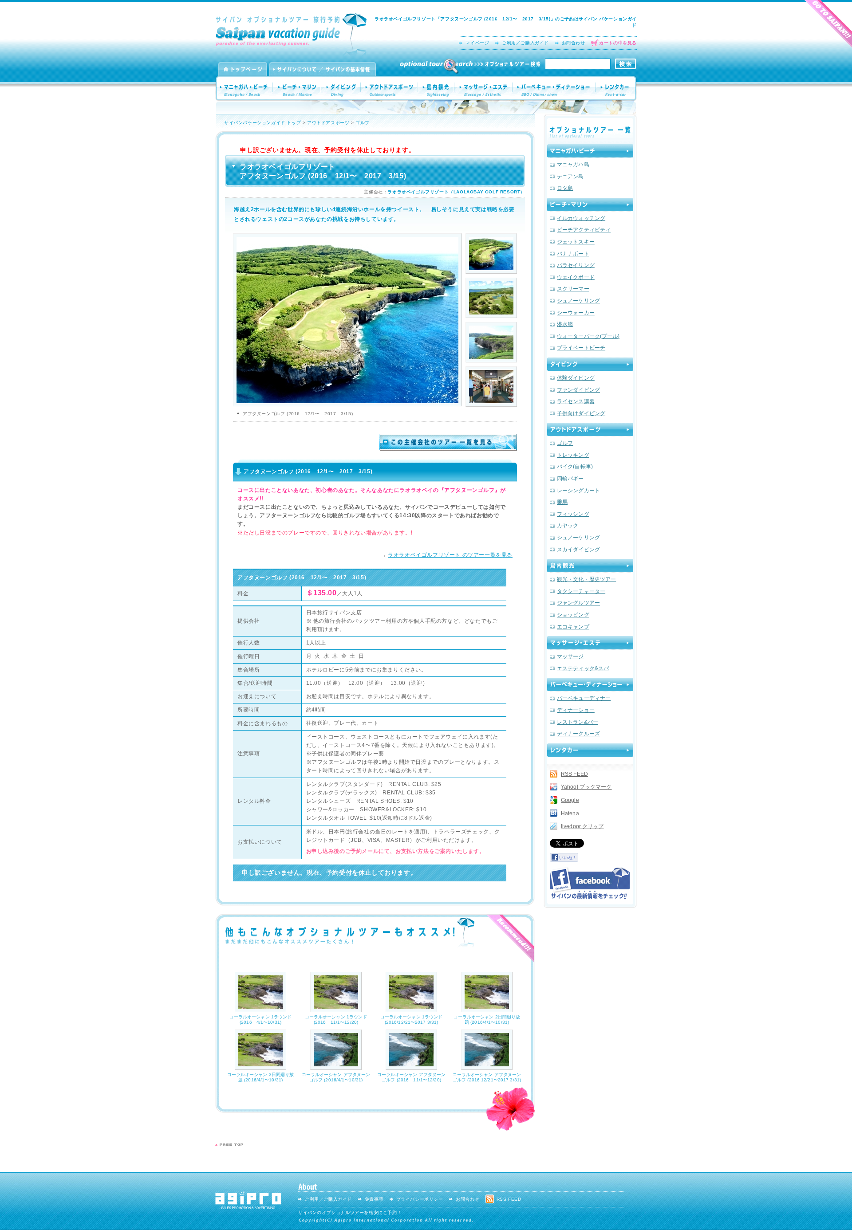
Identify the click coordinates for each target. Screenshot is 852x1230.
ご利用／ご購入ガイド (525, 42)
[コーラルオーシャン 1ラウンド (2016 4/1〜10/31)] (260, 1009)
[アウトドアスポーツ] (590, 429)
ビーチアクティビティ (584, 230)
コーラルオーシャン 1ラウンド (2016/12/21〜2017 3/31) (411, 1019)
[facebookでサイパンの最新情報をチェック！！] (590, 883)
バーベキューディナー (584, 698)
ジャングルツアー (578, 603)
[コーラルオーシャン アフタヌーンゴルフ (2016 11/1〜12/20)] (411, 1067)
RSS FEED (574, 774)
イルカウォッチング (581, 218)
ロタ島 (565, 188)
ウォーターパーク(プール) (588, 336)
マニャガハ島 (573, 164)
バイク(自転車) (575, 467)
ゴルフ (362, 122)
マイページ (477, 42)
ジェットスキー (576, 242)
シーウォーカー (576, 313)
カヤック (567, 526)
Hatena (570, 813)
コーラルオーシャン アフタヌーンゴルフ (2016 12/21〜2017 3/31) (487, 1077)
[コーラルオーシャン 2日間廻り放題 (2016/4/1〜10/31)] (487, 1009)
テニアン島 (570, 176)
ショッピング (573, 615)
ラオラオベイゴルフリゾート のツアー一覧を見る (450, 555)
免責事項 (374, 1199)
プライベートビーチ (581, 348)
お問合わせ (573, 42)
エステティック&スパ (583, 668)
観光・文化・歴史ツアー (586, 579)
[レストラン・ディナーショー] (590, 684)
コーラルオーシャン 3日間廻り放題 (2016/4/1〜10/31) (260, 1077)
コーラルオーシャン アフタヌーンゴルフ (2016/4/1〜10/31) (336, 1077)
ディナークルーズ (578, 734)
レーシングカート (578, 490)
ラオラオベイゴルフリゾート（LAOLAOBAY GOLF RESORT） (456, 191)
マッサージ (570, 656)
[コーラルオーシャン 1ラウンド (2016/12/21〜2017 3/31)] (411, 1009)
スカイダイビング (578, 549)
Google (570, 800)
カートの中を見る (618, 42)
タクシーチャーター (581, 591)
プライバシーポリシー (419, 1199)
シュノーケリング (578, 301)
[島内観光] (590, 565)
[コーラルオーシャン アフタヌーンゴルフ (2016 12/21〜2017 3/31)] (487, 1067)
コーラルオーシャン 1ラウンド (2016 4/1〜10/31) (260, 1019)
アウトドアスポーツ (328, 122)
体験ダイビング (576, 378)
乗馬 (562, 502)
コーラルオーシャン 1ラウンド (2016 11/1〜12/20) (336, 1019)
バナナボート (573, 254)
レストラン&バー (577, 722)
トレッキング (573, 455)
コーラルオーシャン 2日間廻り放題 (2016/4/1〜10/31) (487, 1019)
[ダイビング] (590, 364)
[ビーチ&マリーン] (590, 204)
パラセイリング (576, 265)
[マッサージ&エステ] (590, 642)
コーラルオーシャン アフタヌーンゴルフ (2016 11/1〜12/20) (411, 1077)
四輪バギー (570, 478)
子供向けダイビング (581, 413)
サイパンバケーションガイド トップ (262, 122)
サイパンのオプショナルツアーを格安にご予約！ (350, 1212)
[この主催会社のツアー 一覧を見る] (448, 447)
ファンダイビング (578, 390)
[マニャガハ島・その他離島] (590, 150)
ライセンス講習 (576, 401)
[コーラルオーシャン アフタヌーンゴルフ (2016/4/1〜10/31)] (336, 1067)
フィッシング (573, 514)
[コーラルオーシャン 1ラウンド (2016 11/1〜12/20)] (336, 1009)
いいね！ (568, 857)
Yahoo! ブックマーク (586, 787)
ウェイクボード (576, 277)
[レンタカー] (590, 750)
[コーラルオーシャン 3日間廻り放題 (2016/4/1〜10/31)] (260, 1067)
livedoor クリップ (582, 826)
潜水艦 (565, 324)
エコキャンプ (573, 627)
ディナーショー (576, 710)
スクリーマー (573, 289)
